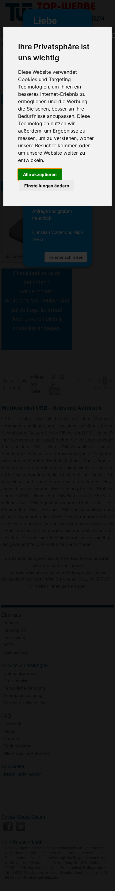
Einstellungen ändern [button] (46, 185)
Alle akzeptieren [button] (40, 174)
